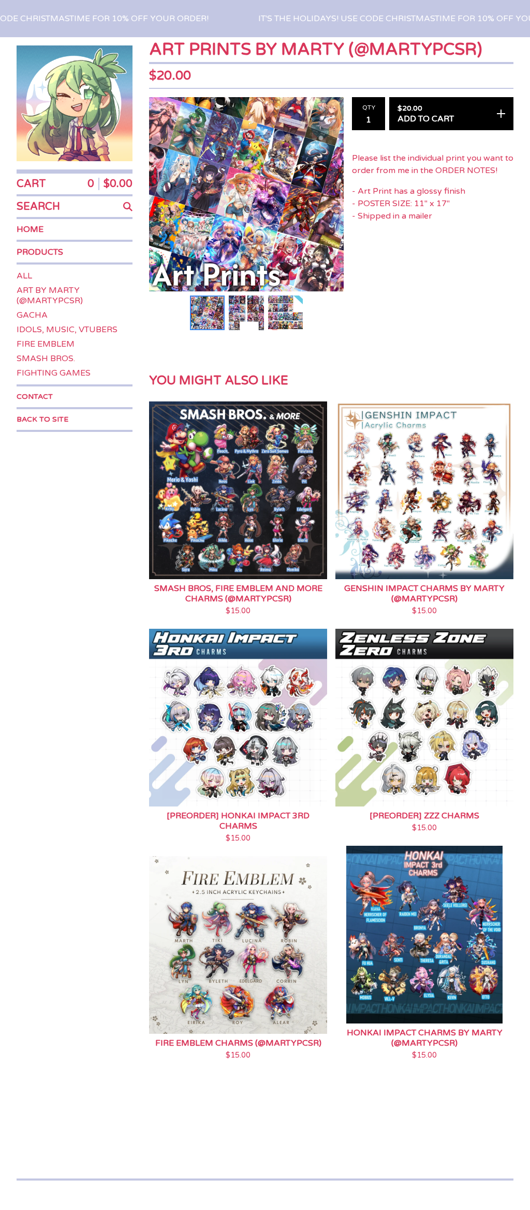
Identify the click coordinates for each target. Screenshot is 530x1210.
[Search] (128, 206)
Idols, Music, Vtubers (67, 329)
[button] (265, 18)
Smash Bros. (46, 358)
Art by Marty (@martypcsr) (50, 295)
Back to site (42, 419)
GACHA (32, 315)
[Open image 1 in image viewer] (246, 194)
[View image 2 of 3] (246, 313)
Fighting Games (54, 373)
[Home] (74, 103)
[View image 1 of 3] (207, 313)
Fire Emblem (46, 344)
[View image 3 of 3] (285, 313)
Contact (35, 396)
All (24, 276)
